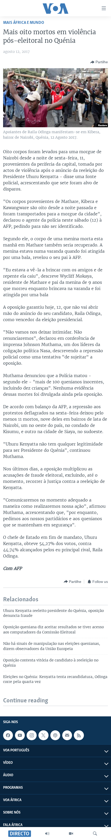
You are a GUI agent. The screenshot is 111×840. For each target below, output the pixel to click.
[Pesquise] (95, 833)
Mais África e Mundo (23, 22)
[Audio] (47, 833)
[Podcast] (55, 735)
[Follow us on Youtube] (20, 735)
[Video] (71, 833)
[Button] (99, 62)
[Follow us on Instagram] (31, 735)
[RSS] (79, 735)
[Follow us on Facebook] (8, 735)
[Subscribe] (67, 735)
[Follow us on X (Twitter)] (43, 735)
